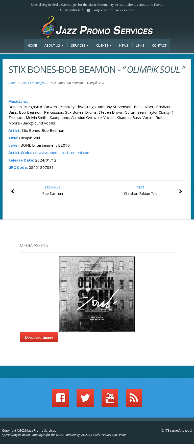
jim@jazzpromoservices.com (113, 10)
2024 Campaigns (33, 83)
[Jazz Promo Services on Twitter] (85, 400)
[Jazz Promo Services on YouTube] (110, 400)
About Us (52, 45)
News (123, 45)
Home (32, 45)
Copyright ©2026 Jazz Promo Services (29, 430)
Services (78, 45)
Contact (159, 45)
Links (140, 45)
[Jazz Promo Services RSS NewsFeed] (134, 400)
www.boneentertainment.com (64, 152)
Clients (102, 45)
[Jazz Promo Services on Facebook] (60, 400)
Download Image (39, 337)
